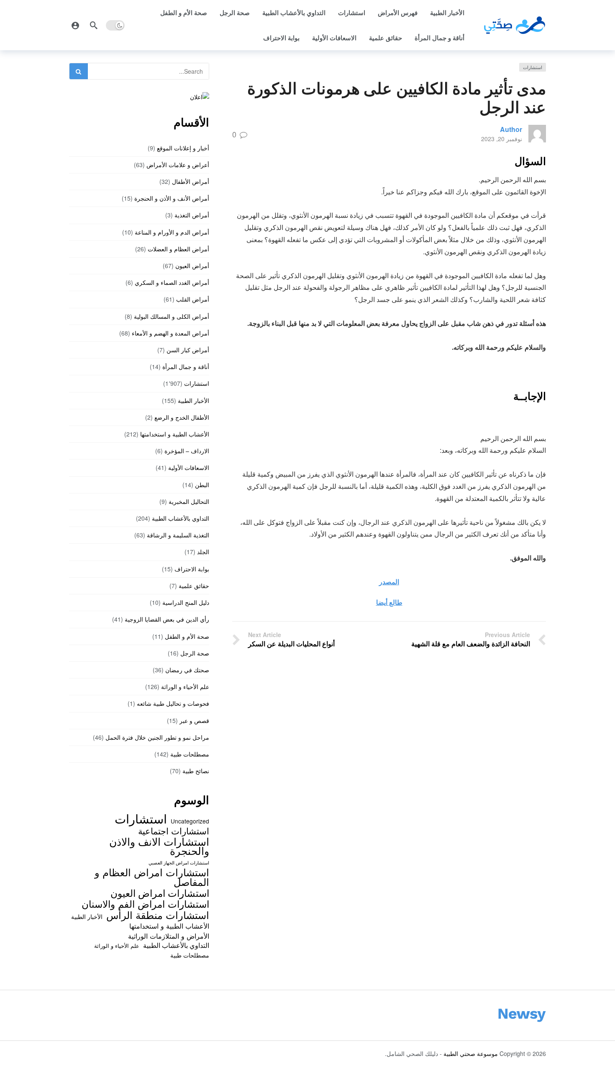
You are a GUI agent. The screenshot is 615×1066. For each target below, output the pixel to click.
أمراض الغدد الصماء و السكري (172, 282)
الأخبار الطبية (447, 12)
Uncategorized (190, 821)
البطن (202, 484)
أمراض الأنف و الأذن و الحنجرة (171, 198)
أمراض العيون (192, 265)
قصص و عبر (194, 720)
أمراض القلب (192, 299)
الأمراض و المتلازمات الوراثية (168, 935)
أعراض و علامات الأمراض (177, 164)
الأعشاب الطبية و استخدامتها (174, 434)
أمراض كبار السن (188, 350)
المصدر (389, 581)
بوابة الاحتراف (281, 37)
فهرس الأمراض (398, 12)
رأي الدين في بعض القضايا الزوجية (167, 619)
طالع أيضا (389, 602)
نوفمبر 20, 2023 (501, 138)
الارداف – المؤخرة (186, 451)
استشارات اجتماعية (173, 830)
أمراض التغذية (191, 215)
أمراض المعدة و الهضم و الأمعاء (170, 333)
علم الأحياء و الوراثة (185, 686)
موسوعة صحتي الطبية (470, 1053)
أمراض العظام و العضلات (178, 249)
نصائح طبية (195, 771)
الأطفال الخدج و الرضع (181, 417)
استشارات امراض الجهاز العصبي (179, 863)
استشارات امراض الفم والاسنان (145, 903)
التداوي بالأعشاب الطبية (293, 12)
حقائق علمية (385, 37)
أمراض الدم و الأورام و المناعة (172, 232)
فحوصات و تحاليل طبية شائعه (173, 703)
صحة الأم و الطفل (183, 12)
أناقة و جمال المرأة (439, 37)
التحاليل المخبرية (189, 501)
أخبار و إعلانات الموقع (183, 148)
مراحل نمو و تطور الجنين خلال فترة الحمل (157, 737)
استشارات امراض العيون (159, 892)
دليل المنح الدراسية (185, 602)
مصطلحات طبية (189, 754)
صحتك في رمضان (187, 670)
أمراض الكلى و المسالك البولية (171, 316)
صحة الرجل (235, 12)
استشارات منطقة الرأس (157, 914)
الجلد (203, 551)
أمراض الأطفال (190, 181)
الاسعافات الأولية (334, 37)
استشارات (351, 12)
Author (511, 129)
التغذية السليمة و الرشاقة (178, 535)
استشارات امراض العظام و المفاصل (152, 876)
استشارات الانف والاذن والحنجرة (159, 845)
